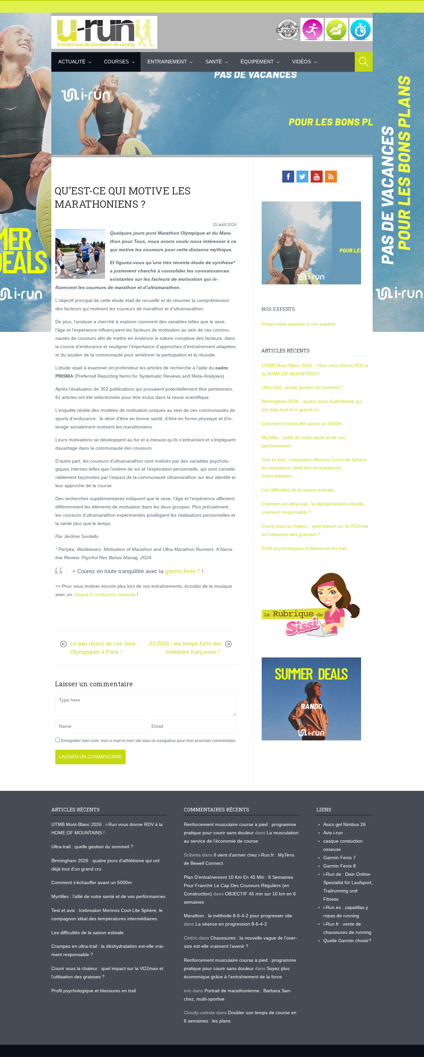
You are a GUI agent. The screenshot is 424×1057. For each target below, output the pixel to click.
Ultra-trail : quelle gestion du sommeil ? (303, 387)
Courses (116, 61)
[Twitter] (302, 177)
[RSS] (331, 177)
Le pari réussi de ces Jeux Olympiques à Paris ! (103, 648)
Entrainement (167, 61)
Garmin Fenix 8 (339, 865)
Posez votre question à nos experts (299, 324)
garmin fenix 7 (182, 571)
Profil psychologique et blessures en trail (304, 548)
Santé (213, 61)
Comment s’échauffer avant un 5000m (303, 423)
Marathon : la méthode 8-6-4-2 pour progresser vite (238, 915)
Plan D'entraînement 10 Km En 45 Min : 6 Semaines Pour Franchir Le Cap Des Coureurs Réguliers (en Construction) (238, 885)
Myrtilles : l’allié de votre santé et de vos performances (109, 896)
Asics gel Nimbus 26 (344, 824)
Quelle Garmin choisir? (347, 940)
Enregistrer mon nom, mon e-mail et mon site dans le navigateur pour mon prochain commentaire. (149, 740)
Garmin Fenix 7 (339, 857)
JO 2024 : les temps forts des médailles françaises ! (185, 648)
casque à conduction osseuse (104, 594)
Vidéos (301, 61)
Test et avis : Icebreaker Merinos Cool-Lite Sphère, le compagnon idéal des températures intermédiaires (315, 468)
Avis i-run (333, 832)
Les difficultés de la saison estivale (298, 489)
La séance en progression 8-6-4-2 (231, 924)
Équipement (257, 61)
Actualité (71, 61)
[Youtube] (317, 177)
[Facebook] (288, 177)
